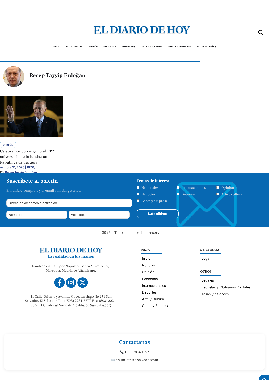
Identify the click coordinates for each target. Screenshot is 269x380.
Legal (206, 258)
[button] (260, 32)
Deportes (188, 194)
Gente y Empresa (155, 306)
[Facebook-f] (59, 282)
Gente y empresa (154, 201)
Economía (150, 279)
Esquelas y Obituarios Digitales (226, 287)
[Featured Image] (31, 135)
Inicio (146, 258)
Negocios (148, 194)
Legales (208, 280)
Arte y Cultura (153, 299)
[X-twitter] (82, 282)
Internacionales (193, 187)
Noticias (148, 265)
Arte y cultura (231, 194)
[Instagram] (71, 282)
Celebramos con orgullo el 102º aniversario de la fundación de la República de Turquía (28, 157)
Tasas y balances (215, 294)
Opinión (227, 187)
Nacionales (150, 187)
